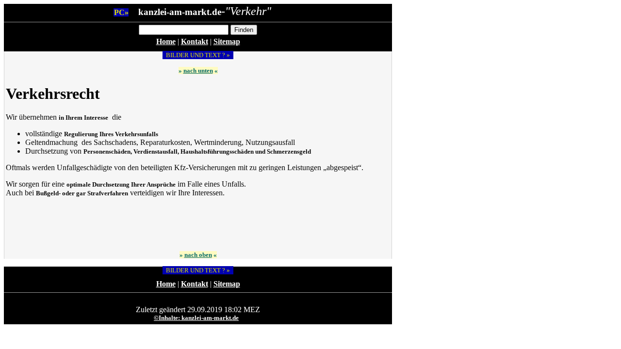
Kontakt (194, 41)
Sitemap (226, 41)
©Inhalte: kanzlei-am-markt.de (196, 317)
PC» (121, 12)
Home (166, 41)
